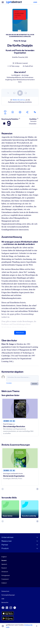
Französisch (5, 579)
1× (8, 93)
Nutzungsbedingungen (8, 595)
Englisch (4, 556)
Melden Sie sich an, (19, 100)
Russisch (4, 568)
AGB (2, 598)
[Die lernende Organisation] (20, 458)
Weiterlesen (20, 333)
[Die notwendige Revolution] (20, 409)
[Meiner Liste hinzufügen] (20, 112)
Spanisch (4, 564)
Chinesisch (4, 571)
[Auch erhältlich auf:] (35, 112)
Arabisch (4, 583)
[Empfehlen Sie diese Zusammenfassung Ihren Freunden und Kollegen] (27, 112)
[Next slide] (37, 489)
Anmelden (9, 383)
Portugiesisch (5, 575)
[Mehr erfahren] (19, 118)
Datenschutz (5, 591)
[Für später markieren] (12, 112)
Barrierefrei (4, 602)
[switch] (20, 93)
